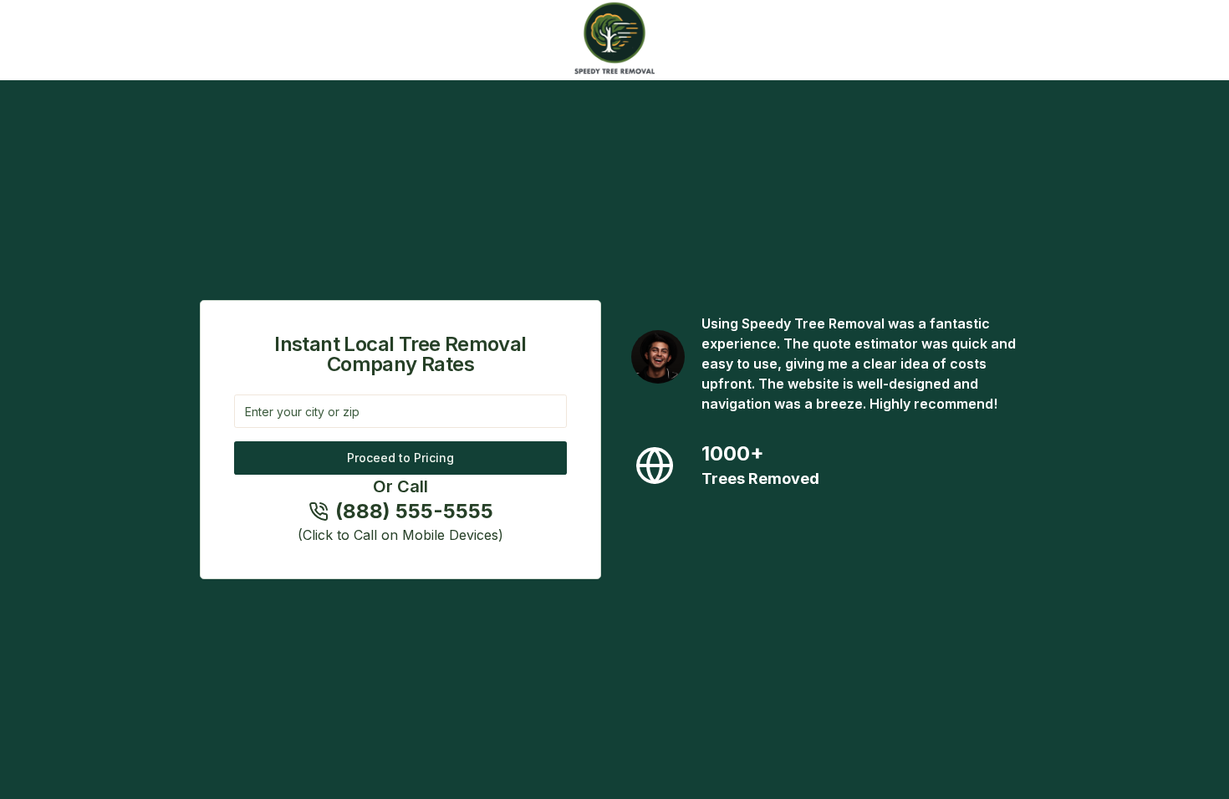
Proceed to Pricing (400, 457)
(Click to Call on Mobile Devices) (400, 535)
